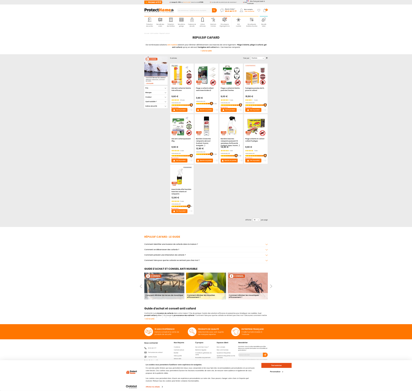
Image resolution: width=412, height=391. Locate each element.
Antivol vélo (177, 359)
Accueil (146, 33)
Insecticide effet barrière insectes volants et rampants (181, 191)
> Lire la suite (206, 51)
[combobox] (197, 10)
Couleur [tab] (148, 97)
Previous (141, 286)
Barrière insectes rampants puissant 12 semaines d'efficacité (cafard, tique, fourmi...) (230, 142)
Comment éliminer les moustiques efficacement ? (244, 296)
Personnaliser (275, 371)
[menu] (187, 22)
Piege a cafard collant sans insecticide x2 (205, 89)
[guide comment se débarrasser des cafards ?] (156, 70)
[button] (189, 110)
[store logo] (159, 10)
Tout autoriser (276, 365)
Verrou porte (178, 356)
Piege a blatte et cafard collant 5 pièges (254, 140)
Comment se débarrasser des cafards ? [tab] (161, 249)
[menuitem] (149, 22)
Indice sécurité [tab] (151, 106)
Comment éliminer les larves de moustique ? (164, 296)
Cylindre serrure (179, 350)
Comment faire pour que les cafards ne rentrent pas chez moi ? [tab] (172, 260)
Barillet (176, 353)
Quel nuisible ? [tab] (151, 101)
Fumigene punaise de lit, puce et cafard (254, 89)
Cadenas (177, 347)
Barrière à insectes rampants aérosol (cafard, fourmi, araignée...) (203, 142)
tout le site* (179, 2)
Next (271, 286)
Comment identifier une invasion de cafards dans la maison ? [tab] (171, 244)
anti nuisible (172, 45)
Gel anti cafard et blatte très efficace (181, 89)
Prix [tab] (146, 88)
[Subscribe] (265, 355)
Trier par (246, 58)
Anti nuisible (154, 33)
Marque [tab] (148, 92)
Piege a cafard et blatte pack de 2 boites (230, 89)
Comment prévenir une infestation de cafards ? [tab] (165, 255)
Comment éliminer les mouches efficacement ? (201, 296)
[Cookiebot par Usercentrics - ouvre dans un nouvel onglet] (131, 386)
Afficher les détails (153, 387)
